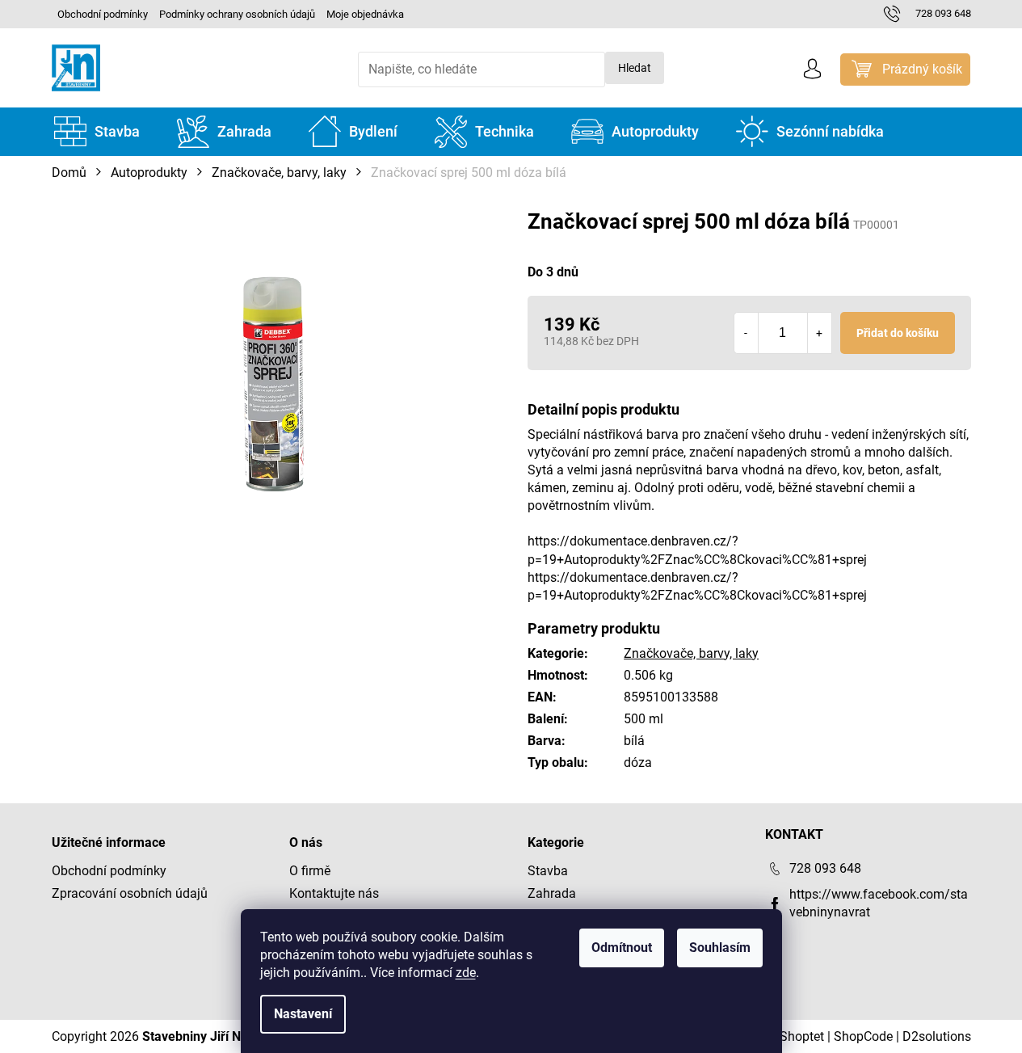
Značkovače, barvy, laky (691, 653)
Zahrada (552, 893)
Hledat (634, 67)
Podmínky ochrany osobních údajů (237, 14)
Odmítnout (621, 947)
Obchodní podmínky (102, 14)
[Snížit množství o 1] (746, 333)
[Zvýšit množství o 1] (819, 333)
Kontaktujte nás (334, 893)
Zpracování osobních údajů (130, 893)
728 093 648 (825, 868)
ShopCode (863, 1036)
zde (466, 972)
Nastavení (303, 1013)
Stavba (548, 870)
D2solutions (936, 1036)
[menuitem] (97, 131)
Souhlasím (720, 947)
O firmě (309, 870)
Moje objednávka (365, 14)
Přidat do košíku (897, 332)
